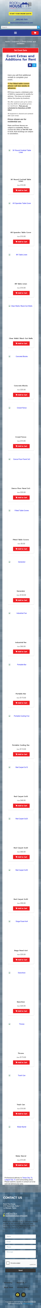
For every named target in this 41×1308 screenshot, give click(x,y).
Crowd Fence (20, 437)
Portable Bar (21, 694)
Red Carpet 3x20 (21, 848)
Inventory (16, 41)
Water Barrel (21, 1156)
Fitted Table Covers (21, 539)
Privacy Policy (23, 1287)
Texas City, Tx (27, 1178)
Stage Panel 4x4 (21, 950)
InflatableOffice (28, 1303)
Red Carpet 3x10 (21, 796)
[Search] (38, 27)
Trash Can (21, 1104)
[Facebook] (17, 1294)
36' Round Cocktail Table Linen (21, 180)
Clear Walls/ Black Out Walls (21, 338)
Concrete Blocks (21, 385)
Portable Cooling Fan (20, 745)
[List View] (34, 65)
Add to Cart (22, 190)
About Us (20, 1282)
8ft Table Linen (21, 284)
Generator (21, 591)
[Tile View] (30, 65)
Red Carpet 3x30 (21, 899)
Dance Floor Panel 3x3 (21, 488)
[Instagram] (23, 1294)
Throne (21, 1053)
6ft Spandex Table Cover (21, 232)
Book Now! (8, 1287)
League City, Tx (10, 1180)
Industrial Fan (20, 642)
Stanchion (21, 1002)
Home (7, 41)
